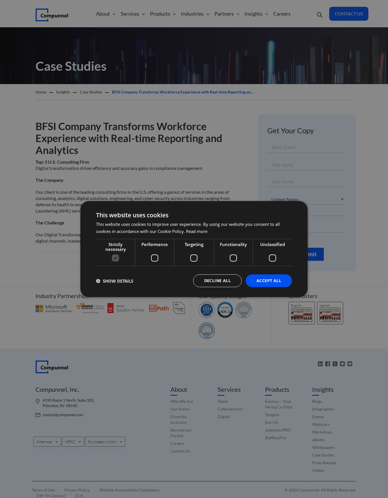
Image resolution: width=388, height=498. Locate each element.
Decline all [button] (217, 280)
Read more (196, 231)
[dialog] (194, 249)
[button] (114, 281)
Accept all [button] (268, 280)
